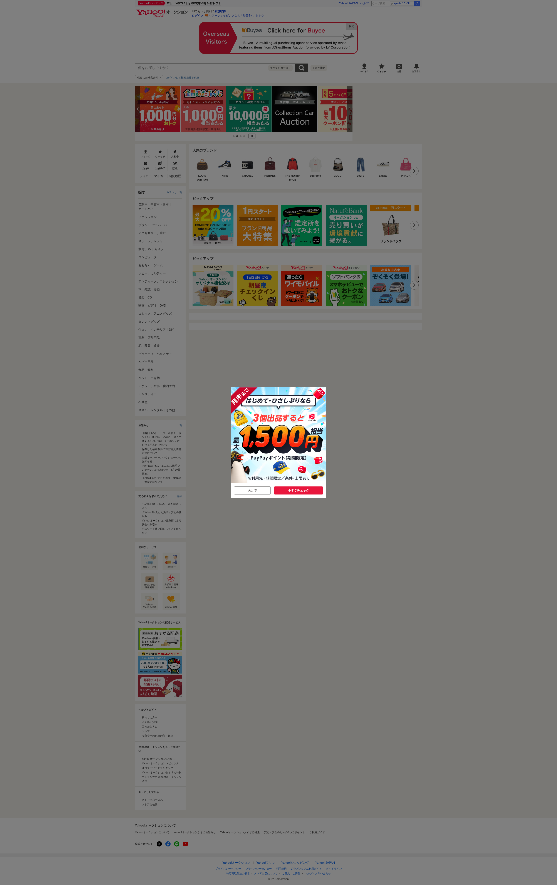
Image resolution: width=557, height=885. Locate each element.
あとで (252, 490)
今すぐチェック (298, 490)
